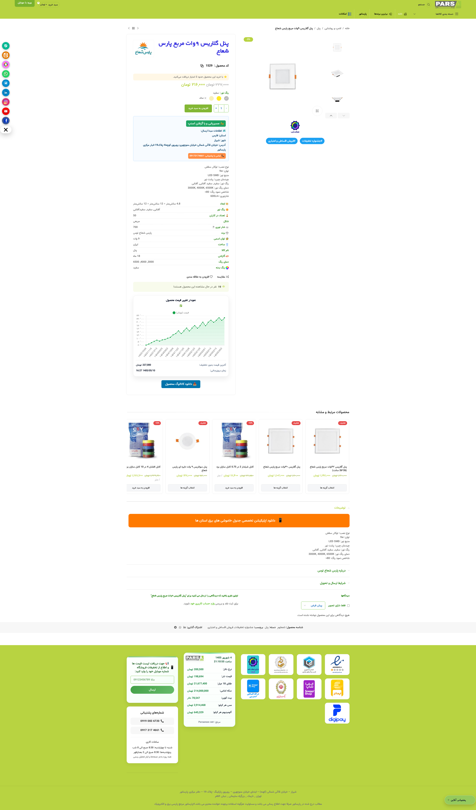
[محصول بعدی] (129, 28)
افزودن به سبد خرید (198, 108)
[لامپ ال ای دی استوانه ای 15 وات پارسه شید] (139, 441)
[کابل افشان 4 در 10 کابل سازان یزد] (185, 441)
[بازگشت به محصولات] (133, 28)
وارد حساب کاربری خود (202, 604)
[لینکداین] (6, 92)
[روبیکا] (6, 64)
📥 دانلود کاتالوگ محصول (181, 384)
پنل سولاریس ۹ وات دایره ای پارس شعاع (234, 468)
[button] (344, 115)
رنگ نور (225, 93)
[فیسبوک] (6, 120)
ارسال (152, 690)
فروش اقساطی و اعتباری (220, 627)
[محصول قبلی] (138, 28)
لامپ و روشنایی (333, 28)
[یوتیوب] (6, 111)
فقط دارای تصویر (336, 605)
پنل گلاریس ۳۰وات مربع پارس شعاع (326, 467)
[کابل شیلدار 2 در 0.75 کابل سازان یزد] (279, 441)
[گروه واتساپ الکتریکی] (6, 74)
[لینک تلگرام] (175, 627)
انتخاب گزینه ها (325, 488)
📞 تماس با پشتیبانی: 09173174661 (207, 156)
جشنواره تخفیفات (244, 627)
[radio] (226, 98)
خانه (347, 28)
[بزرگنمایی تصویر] (317, 111)
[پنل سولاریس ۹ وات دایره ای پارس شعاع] (232, 441)
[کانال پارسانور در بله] (6, 46)
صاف (201, 98)
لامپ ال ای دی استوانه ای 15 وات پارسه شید (142, 468)
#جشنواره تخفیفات (312, 141)
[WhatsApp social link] (180, 627)
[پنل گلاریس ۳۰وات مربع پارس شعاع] (325, 441)
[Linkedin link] (184, 627)
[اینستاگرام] (6, 102)
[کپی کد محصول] (202, 66)
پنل (319, 28)
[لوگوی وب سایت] (448, 5)
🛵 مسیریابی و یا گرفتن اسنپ (206, 123)
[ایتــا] (6, 55)
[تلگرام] (6, 83)
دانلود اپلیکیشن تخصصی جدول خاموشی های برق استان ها (239, 520)
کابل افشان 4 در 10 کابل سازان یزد (187, 467)
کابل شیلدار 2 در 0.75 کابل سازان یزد (279, 467)
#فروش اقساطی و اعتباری (281, 141)
